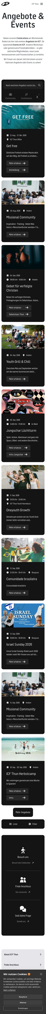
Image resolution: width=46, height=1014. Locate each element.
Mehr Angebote (23, 812)
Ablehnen (23, 1003)
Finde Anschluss (11, 965)
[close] (41, 974)
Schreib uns (21, 921)
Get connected (21, 892)
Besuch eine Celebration (21, 863)
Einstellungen (23, 1008)
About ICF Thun (11, 954)
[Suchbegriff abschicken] (39, 85)
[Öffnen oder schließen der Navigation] (42, 3)
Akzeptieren (23, 997)
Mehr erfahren (9, 990)
